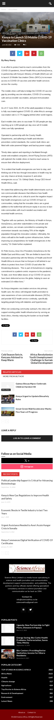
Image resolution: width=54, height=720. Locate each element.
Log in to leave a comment (27, 438)
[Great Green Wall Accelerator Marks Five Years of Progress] (7, 411)
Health (14, 33)
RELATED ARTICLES (12, 372)
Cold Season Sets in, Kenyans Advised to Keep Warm (12, 357)
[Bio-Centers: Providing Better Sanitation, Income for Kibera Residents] (7, 653)
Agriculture (6, 685)
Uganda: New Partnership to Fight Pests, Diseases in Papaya (33, 626)
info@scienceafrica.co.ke (27, 599)
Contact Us (32, 712)
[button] (50, 3)
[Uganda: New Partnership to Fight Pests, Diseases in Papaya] (7, 628)
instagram (28, 466)
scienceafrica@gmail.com (27, 602)
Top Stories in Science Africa (13, 689)
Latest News (6, 701)
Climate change (8, 681)
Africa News (6, 33)
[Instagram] (23, 609)
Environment (6, 697)
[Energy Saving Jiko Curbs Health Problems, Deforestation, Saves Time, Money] (7, 640)
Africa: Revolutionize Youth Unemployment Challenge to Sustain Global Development (41, 358)
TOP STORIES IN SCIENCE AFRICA (28, 33)
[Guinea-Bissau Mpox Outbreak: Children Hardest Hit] (7, 386)
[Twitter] (30, 609)
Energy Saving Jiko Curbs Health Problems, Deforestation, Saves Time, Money (32, 640)
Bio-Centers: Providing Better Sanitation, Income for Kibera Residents (31, 653)
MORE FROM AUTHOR (13, 376)
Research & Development (12, 693)
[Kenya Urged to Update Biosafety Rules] (7, 399)
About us (21, 712)
